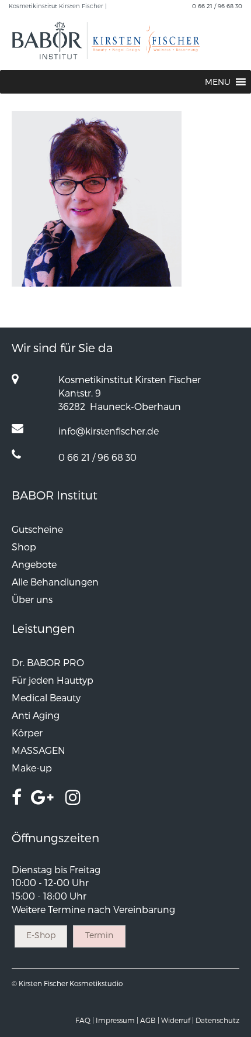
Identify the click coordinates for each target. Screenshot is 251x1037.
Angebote (34, 564)
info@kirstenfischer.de (108, 430)
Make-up (32, 767)
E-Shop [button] (40, 935)
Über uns (32, 599)
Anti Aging (36, 715)
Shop (24, 546)
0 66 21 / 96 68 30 (217, 5)
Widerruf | (177, 1020)
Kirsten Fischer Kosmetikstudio (71, 983)
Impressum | (117, 1020)
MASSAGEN (38, 750)
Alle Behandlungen (55, 581)
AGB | (149, 1020)
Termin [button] (99, 935)
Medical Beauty (46, 697)
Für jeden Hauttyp (52, 679)
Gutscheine (37, 529)
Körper (27, 732)
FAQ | (84, 1020)
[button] (218, 82)
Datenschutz (217, 1020)
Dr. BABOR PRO (48, 662)
